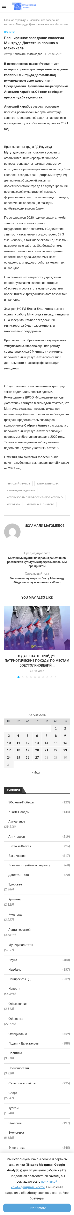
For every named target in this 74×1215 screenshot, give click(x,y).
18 (18, 750)
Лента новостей (19, 929)
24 (9, 757)
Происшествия (18, 1068)
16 (65, 743)
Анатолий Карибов (18, 483)
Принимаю (37, 1207)
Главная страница (15, 20)
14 (46, 743)
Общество (15, 1018)
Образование (17, 1003)
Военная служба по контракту (39, 865)
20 (37, 750)
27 (37, 757)
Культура (15, 914)
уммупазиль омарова (40, 504)
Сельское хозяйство (39, 1083)
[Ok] (63, 6)
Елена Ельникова (47, 483)
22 (56, 750)
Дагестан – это (39, 875)
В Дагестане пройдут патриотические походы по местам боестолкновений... (37, 660)
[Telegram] (59, 6)
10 (9, 743)
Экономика (16, 1132)
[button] (7, 641)
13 (37, 743)
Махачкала (13, 504)
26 (27, 757)
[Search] (70, 6)
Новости (14, 988)
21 (46, 750)
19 (27, 750)
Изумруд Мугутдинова (21, 490)
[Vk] (55, 6)
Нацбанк (39, 969)
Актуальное (16, 821)
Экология (39, 1123)
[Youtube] (51, 6)
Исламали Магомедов (27, 53)
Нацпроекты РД (39, 979)
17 (9, 750)
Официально (39, 1034)
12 (27, 743)
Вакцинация (39, 855)
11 (18, 743)
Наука (39, 960)
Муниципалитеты (20, 944)
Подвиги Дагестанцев (39, 1043)
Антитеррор (39, 836)
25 (18, 757)
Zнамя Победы (39, 812)
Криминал (15, 899)
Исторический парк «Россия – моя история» (35, 497)
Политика (15, 1053)
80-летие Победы (39, 802)
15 (56, 743)
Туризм (13, 1108)
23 (65, 750)
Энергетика (39, 1147)
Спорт (12, 1093)
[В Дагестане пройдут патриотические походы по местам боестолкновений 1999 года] (37, 628)
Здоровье (15, 884)
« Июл (36, 772)
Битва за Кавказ (39, 846)
